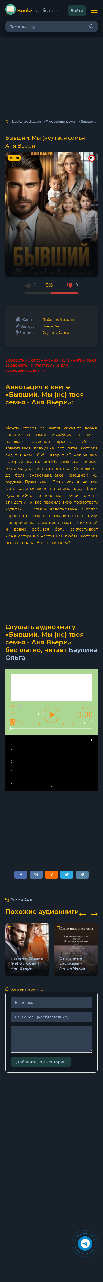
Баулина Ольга (55, 332)
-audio (38, 11)
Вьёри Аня (52, 326)
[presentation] (82, 913)
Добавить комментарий (41, 1061)
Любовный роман (58, 319)
